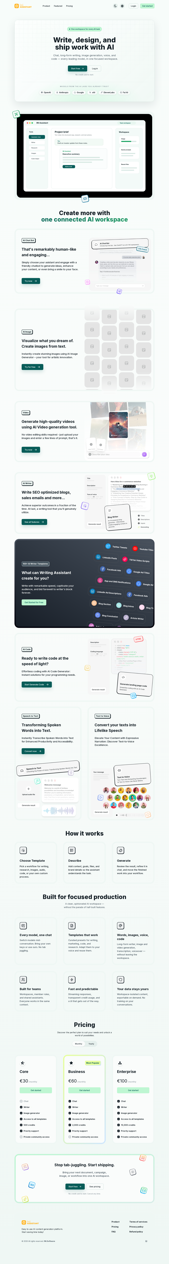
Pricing (69, 6)
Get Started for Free (34, 602)
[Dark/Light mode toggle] (115, 5)
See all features (32, 522)
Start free (75, 68)
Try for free (30, 367)
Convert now (31, 751)
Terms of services (138, 1222)
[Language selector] (122, 5)
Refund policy (136, 1231)
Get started (147, 6)
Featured (58, 6)
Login (133, 6)
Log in (95, 68)
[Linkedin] (146, 1241)
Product (46, 6)
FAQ (114, 1231)
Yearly (91, 1044)
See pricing (94, 1186)
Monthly (78, 1044)
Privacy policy (136, 1226)
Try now (28, 281)
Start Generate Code (34, 684)
